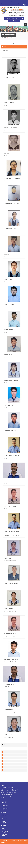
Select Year (5, 50)
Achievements (4, 808)
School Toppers (4, 829)
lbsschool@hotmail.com (7, 3)
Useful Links (19, 18)
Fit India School (9, 18)
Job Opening (4, 834)
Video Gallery (4, 832)
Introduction (4, 807)
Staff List (3, 821)
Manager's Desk (4, 805)
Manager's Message (7, 755)
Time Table (3, 827)
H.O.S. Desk (5, 758)
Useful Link (5, 770)
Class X (5, 46)
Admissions (4, 817)
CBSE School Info (5, 814)
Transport (3, 819)
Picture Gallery (4, 831)
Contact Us (3, 835)
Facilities (3, 809)
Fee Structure (4, 818)
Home (8, 37)
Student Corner (4, 822)
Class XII (6, 745)
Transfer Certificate (13, 20)
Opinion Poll (5, 764)
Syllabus (3, 828)
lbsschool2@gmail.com (18, 3)
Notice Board (5, 761)
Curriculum (3, 815)
